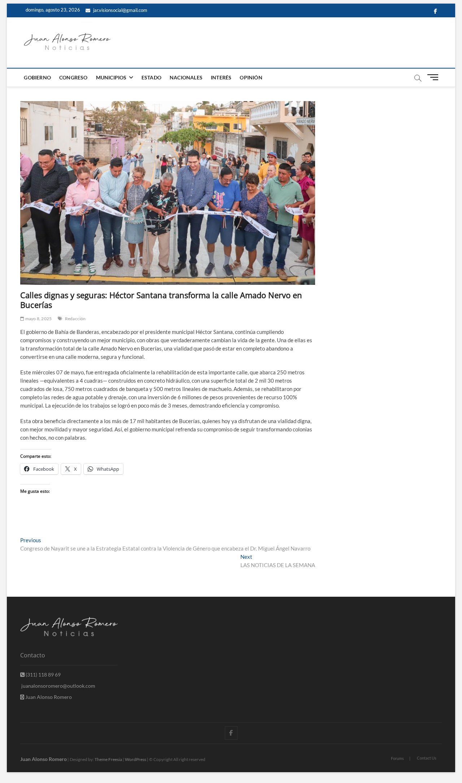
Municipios (111, 77)
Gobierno (37, 77)
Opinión (251, 77)
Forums (397, 758)
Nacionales (186, 77)
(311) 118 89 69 (43, 674)
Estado (151, 77)
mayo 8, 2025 (38, 318)
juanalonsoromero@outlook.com (57, 686)
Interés (221, 77)
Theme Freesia (108, 759)
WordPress (135, 759)
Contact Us (426, 758)
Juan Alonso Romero (48, 697)
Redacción (75, 318)
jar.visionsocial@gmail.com (119, 10)
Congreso (73, 77)
